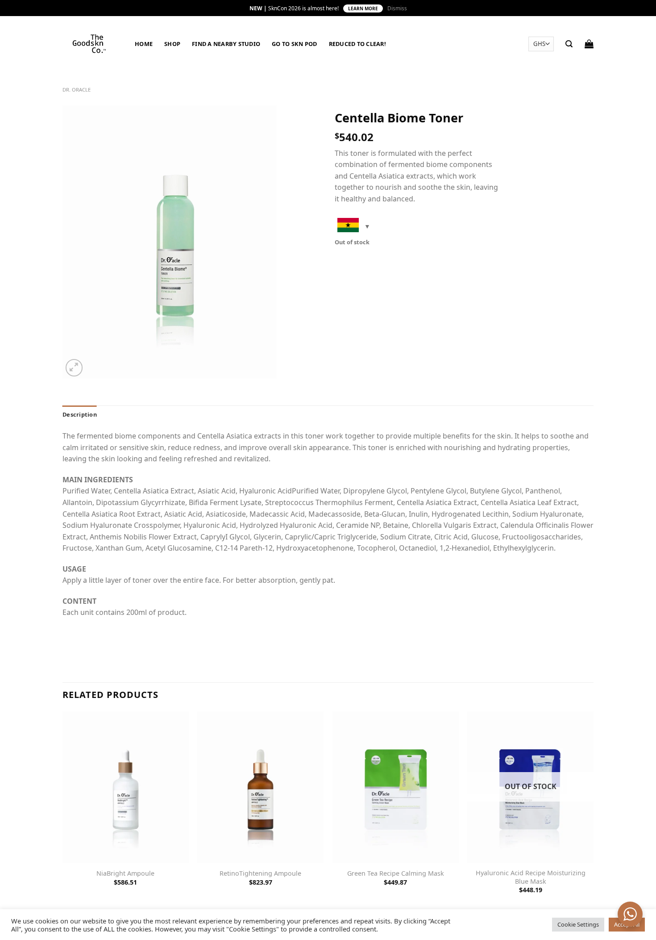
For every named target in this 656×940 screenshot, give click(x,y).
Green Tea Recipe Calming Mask (395, 873)
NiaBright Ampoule (125, 873)
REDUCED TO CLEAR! (357, 44)
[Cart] (589, 44)
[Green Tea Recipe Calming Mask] (395, 787)
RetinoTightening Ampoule (260, 873)
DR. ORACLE (76, 89)
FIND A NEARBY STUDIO (226, 44)
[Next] (593, 810)
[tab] (79, 414)
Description (79, 414)
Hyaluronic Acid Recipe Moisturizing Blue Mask (530, 877)
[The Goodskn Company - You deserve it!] (91, 43)
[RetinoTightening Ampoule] (260, 787)
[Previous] (63, 810)
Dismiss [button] (397, 8)
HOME (144, 44)
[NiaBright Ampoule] (125, 787)
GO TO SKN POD (294, 44)
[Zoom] (74, 367)
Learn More (363, 8)
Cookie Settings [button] (578, 924)
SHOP (172, 44)
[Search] (569, 44)
